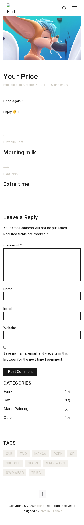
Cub (9, 454)
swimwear (15, 472)
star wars (55, 463)
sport (33, 463)
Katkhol (39, 505)
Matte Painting (16, 409)
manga (40, 454)
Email (7, 309)
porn (58, 454)
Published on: (13, 84)
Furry (8, 391)
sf (72, 454)
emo (23, 454)
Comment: (58, 84)
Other (8, 417)
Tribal (37, 472)
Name (8, 289)
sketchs (13, 463)
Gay (7, 400)
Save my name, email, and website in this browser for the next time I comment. (35, 356)
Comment (12, 245)
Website (9, 328)
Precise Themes (51, 511)
